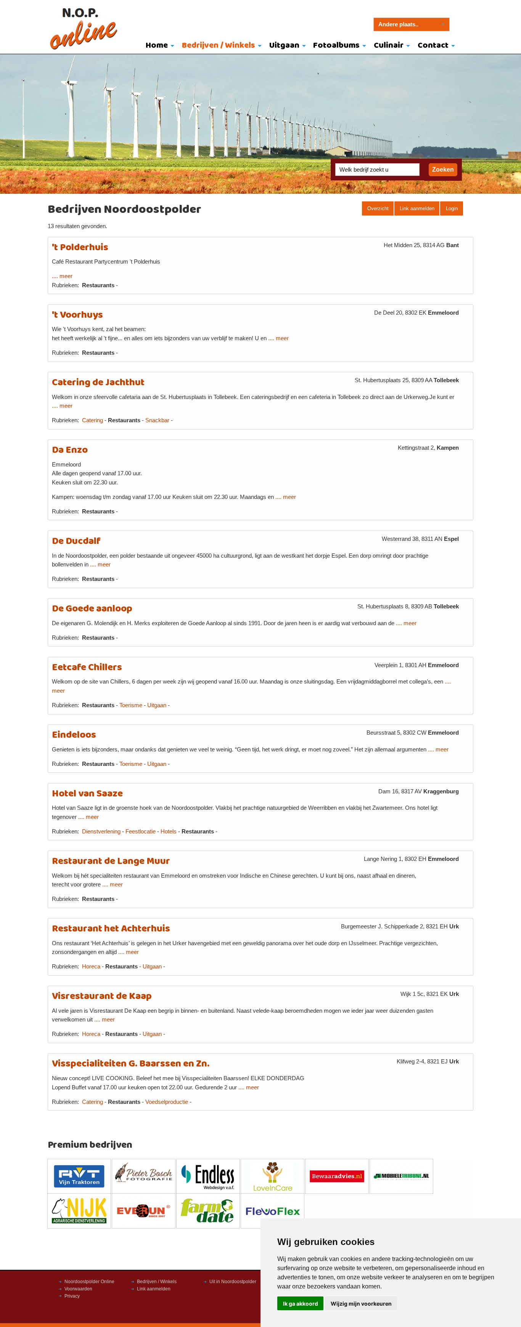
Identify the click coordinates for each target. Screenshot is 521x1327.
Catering (92, 420)
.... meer (62, 276)
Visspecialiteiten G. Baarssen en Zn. (130, 1064)
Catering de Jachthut (98, 383)
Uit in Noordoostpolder (232, 1281)
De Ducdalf (76, 541)
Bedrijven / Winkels (218, 45)
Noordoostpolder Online (89, 1281)
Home (157, 45)
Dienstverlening (101, 831)
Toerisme (130, 705)
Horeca (91, 966)
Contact (433, 45)
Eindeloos (74, 735)
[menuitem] (158, 46)
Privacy (72, 1296)
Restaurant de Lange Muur (111, 861)
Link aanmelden (417, 208)
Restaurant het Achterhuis (111, 929)
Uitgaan (284, 45)
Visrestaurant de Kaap (102, 996)
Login (452, 208)
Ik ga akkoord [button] (300, 1303)
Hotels (169, 831)
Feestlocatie (140, 831)
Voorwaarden (78, 1289)
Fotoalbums (336, 45)
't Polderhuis (80, 248)
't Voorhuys (77, 315)
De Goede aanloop (92, 609)
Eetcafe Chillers (87, 668)
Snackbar (157, 420)
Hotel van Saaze (87, 794)
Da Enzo (70, 450)
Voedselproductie (166, 1102)
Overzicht (378, 208)
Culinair (389, 45)
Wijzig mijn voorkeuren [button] (361, 1303)
